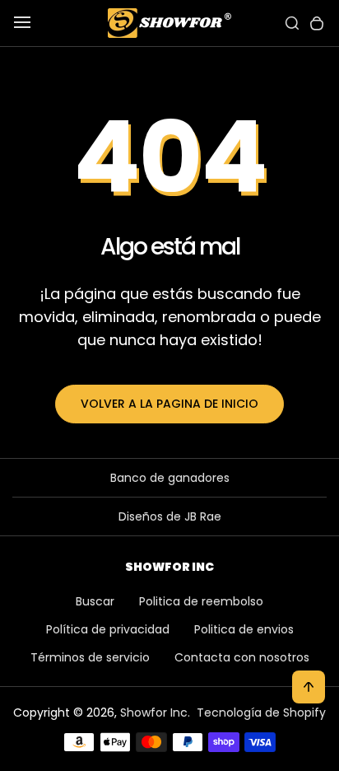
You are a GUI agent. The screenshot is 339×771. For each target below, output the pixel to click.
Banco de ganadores (170, 478)
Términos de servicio (90, 657)
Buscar (95, 601)
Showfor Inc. (155, 712)
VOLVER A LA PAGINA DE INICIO (169, 403)
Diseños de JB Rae (169, 516)
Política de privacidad (108, 629)
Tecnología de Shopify (261, 712)
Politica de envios (244, 629)
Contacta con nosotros (241, 657)
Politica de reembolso (201, 601)
